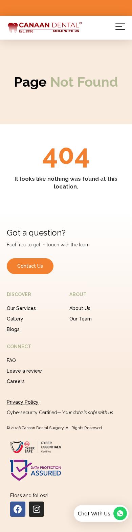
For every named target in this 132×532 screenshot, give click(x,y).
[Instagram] (36, 509)
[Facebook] (17, 509)
